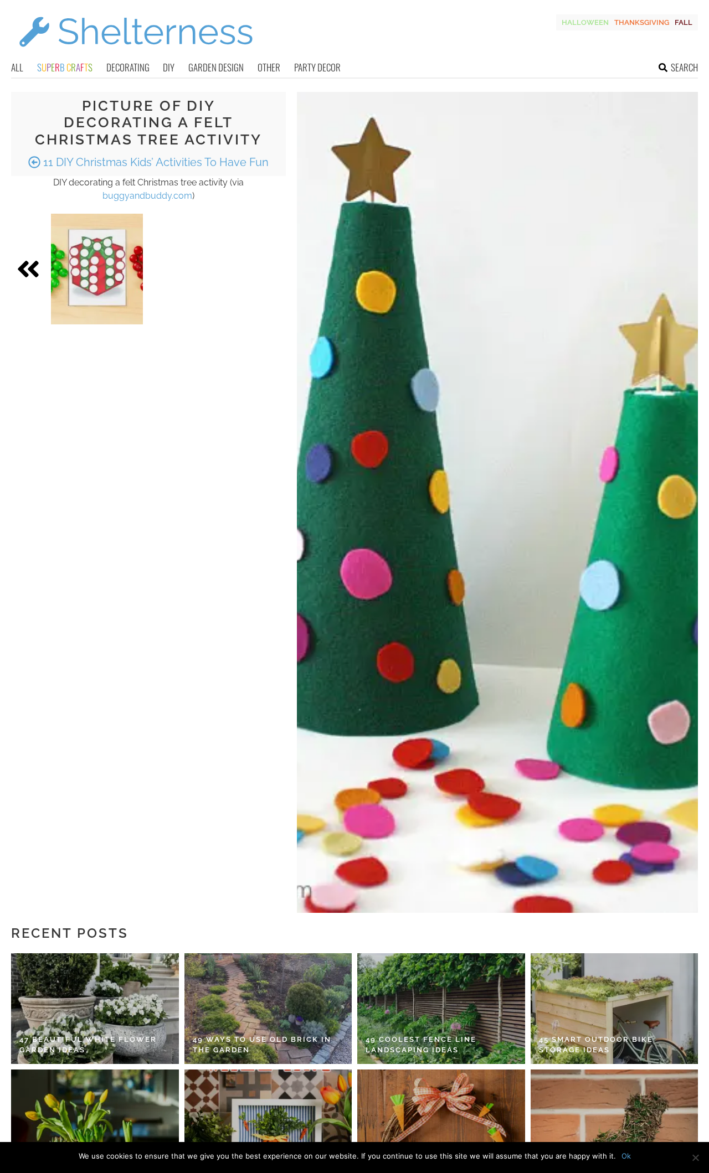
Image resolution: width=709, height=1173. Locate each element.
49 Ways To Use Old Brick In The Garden (262, 1045)
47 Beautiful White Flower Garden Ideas (88, 1045)
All (17, 67)
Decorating (128, 67)
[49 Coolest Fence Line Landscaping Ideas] (441, 1008)
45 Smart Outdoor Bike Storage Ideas (596, 1045)
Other (269, 67)
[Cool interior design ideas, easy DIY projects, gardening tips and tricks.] (135, 53)
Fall (683, 22)
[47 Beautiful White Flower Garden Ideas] (95, 1008)
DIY (168, 67)
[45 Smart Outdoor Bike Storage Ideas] (614, 1008)
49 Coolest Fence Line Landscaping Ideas (421, 1045)
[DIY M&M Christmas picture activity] (96, 269)
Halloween (585, 22)
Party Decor (317, 67)
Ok (626, 1155)
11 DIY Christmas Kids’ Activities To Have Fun (154, 162)
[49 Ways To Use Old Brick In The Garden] (268, 1008)
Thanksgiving (641, 22)
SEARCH (684, 67)
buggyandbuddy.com (147, 195)
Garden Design (216, 67)
